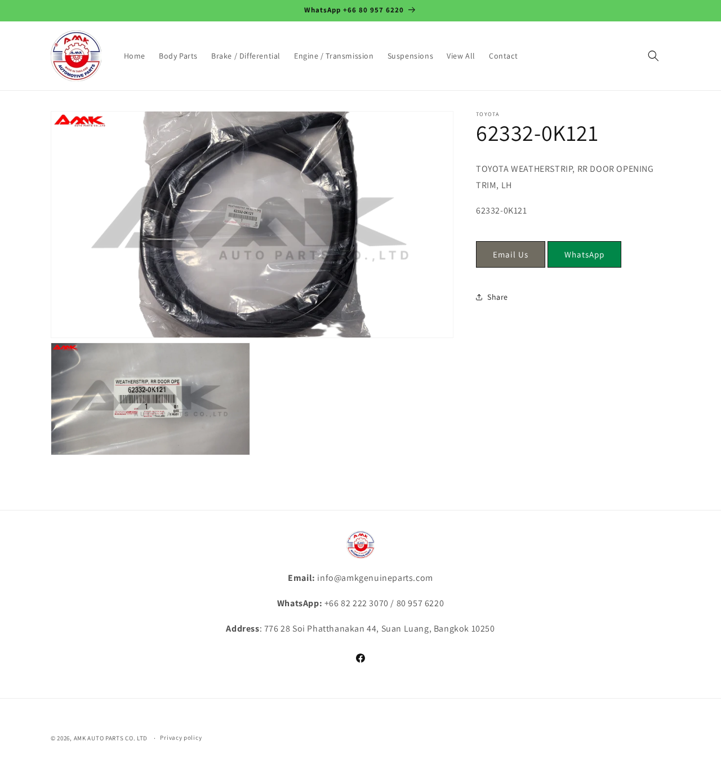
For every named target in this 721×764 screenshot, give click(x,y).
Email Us (510, 254)
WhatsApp (584, 254)
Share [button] (497, 297)
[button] (653, 55)
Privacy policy (181, 737)
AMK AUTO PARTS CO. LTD (111, 738)
